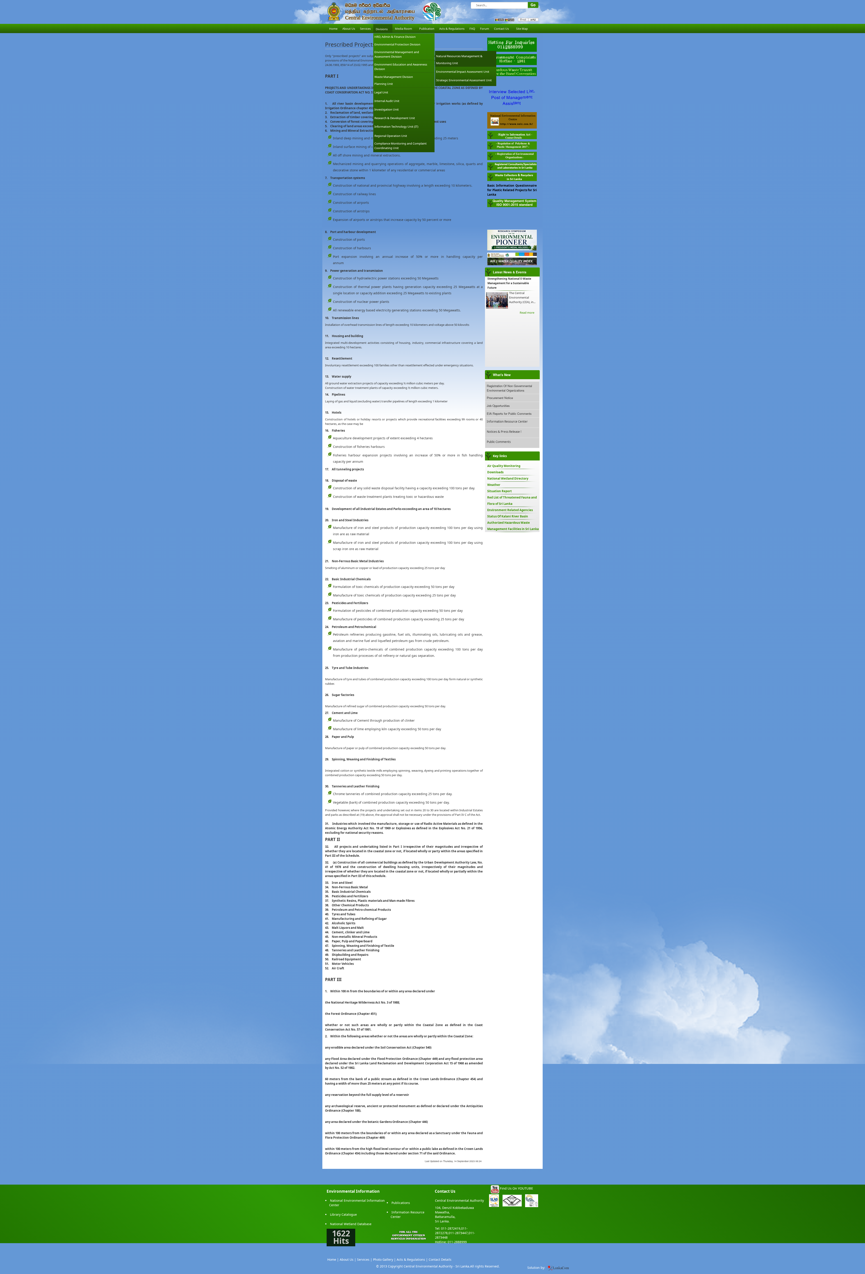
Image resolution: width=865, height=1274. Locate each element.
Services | (364, 1259)
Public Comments (499, 442)
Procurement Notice (500, 398)
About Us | (348, 1259)
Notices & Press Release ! (504, 432)
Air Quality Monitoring (503, 466)
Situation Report (499, 491)
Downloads (495, 472)
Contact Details (440, 1259)
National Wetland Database (350, 1224)
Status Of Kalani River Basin (507, 516)
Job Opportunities (498, 406)
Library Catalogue (343, 1214)
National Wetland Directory (507, 478)
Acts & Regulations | (412, 1259)
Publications (401, 1203)
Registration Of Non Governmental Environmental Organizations (509, 388)
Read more (527, 313)
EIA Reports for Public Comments (509, 413)
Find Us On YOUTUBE (516, 1188)
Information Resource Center (507, 421)
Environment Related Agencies (510, 510)
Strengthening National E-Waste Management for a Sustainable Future (509, 283)
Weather (493, 485)
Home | (333, 1259)
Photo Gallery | (384, 1259)
